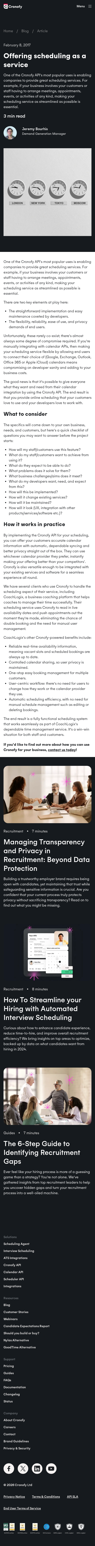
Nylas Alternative (16, 1340)
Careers (9, 1427)
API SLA (72, 1496)
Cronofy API (12, 1265)
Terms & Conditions (46, 1496)
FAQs (7, 1380)
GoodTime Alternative (20, 1347)
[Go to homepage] (13, 6)
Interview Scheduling (19, 1251)
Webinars (10, 1319)
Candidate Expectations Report (26, 1326)
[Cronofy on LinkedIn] (37, 1468)
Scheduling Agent (16, 1244)
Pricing (9, 1366)
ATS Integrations (15, 1258)
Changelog (12, 1394)
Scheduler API (14, 1279)
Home (8, 31)
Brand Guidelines (16, 1441)
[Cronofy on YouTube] (51, 1468)
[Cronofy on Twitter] (23, 1468)
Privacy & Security (17, 1448)
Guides (9, 1373)
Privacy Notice (14, 1496)
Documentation (15, 1387)
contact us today (62, 750)
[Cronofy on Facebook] (9, 1468)
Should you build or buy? (21, 1333)
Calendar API (13, 1272)
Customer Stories (16, 1312)
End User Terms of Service (22, 1508)
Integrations (12, 1286)
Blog (25, 31)
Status (8, 1401)
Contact (9, 1434)
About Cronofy (14, 1420)
